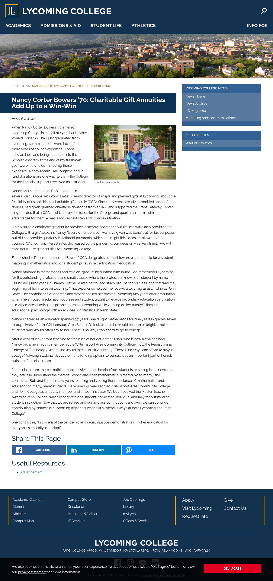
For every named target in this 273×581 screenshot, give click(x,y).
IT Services (76, 521)
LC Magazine (196, 111)
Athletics (144, 25)
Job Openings (134, 500)
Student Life (106, 25)
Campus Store (79, 500)
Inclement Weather (82, 514)
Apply (188, 500)
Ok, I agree (232, 568)
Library (128, 507)
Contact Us (235, 508)
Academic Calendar (28, 500)
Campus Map (23, 521)
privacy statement (32, 572)
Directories (76, 507)
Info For (257, 25)
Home (15, 86)
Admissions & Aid (61, 25)
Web (116, 182)
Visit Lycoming (197, 508)
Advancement (31, 472)
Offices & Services (137, 521)
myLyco (129, 514)
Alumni (18, 507)
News (26, 86)
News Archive (196, 103)
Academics (18, 25)
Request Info (195, 516)
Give (228, 500)
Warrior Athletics (199, 143)
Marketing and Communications (211, 118)
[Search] (264, 11)
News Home (195, 96)
